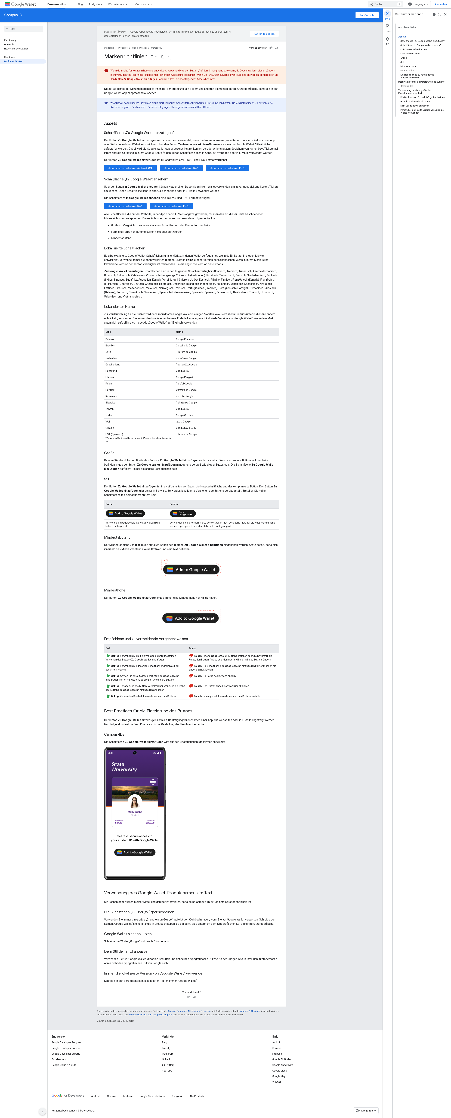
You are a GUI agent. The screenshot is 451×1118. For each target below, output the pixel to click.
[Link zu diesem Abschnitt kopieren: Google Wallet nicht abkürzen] (155, 934)
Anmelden (441, 4)
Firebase (277, 1053)
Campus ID (13, 15)
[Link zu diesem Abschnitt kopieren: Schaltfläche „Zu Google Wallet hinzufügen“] (177, 133)
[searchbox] (23, 29)
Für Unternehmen (118, 4)
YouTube (167, 1070)
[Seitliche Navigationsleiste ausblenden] (42, 1111)
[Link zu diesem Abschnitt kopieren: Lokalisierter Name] (138, 307)
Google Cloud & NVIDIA (64, 1065)
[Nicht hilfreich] (276, 48)
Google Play (278, 1076)
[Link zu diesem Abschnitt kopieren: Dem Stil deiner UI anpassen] (152, 952)
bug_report (434, 14)
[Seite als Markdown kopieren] (163, 57)
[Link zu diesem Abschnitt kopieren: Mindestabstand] (134, 538)
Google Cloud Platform (152, 1096)
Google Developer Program (67, 1042)
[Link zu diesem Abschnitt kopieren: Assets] (120, 124)
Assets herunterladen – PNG (227, 168)
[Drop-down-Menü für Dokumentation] (70, 4)
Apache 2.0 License (250, 1011)
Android (276, 1042)
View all (276, 1082)
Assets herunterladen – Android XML (130, 168)
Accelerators (59, 1059)
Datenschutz (87, 1110)
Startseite (109, 47)
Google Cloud (279, 1070)
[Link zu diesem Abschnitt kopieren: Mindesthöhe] (128, 590)
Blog (80, 4)
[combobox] (385, 4)
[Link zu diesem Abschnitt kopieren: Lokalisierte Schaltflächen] (148, 248)
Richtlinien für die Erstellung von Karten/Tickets (213, 103)
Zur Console (367, 15)
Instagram (168, 1053)
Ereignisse (95, 4)
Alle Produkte (197, 1096)
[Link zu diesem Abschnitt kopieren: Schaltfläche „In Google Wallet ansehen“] (171, 179)
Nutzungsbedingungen (64, 1110)
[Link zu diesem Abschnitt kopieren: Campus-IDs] (127, 735)
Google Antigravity (282, 1065)
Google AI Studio (281, 1059)
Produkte (123, 47)
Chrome (276, 1048)
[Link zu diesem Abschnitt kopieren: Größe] (118, 453)
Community (142, 4)
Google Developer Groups (66, 1048)
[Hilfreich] (271, 48)
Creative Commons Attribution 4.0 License (189, 1011)
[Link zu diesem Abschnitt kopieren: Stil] (112, 479)
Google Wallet (139, 47)
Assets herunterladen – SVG (181, 168)
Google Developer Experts (66, 1053)
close (445, 14)
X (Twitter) (168, 1065)
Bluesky (166, 1048)
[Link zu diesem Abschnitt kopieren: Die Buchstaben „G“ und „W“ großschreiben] (177, 912)
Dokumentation (56, 4)
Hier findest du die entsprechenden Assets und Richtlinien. (164, 74)
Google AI (177, 1096)
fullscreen (440, 14)
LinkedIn (166, 1059)
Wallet (30, 4)
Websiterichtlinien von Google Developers (150, 1014)
